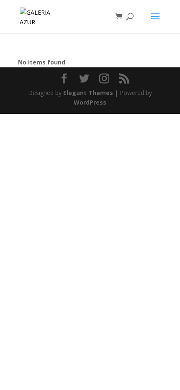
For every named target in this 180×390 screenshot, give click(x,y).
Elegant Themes (88, 93)
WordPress (90, 102)
